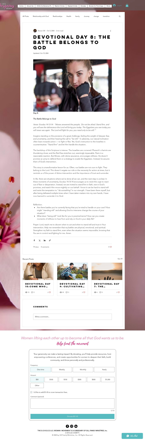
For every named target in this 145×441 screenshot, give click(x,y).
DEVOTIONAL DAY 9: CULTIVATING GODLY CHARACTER (72, 285)
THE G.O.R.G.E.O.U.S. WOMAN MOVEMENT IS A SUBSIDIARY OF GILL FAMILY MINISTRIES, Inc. (72, 431)
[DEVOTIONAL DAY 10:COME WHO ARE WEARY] (38, 271)
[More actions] (110, 30)
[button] (72, 6)
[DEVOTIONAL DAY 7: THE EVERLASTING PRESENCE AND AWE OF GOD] (107, 271)
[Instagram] (71, 426)
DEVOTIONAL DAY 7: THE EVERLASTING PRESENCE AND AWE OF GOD (107, 285)
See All (120, 259)
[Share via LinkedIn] (45, 240)
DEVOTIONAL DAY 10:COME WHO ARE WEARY (38, 285)
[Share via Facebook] (34, 240)
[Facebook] (67, 426)
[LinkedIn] (75, 426)
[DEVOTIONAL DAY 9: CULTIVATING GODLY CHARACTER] (72, 271)
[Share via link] (50, 240)
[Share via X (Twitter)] (39, 240)
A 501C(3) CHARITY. (72, 433)
